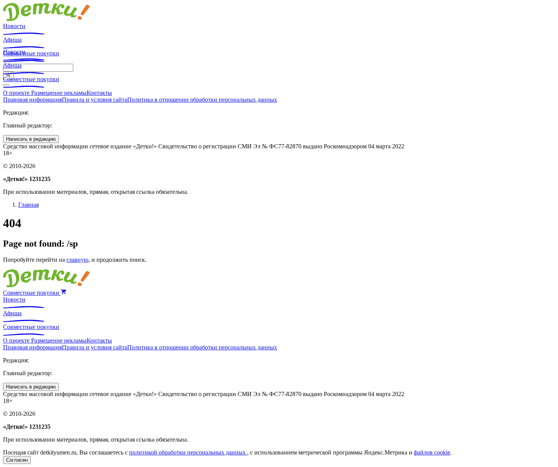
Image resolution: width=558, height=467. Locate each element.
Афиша (12, 39)
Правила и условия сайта (94, 99)
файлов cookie (432, 452)
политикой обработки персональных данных (188, 452)
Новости (14, 26)
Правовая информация (32, 99)
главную (77, 259)
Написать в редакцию (31, 139)
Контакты (99, 93)
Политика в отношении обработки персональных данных (202, 99)
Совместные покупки (31, 79)
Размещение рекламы (59, 93)
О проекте (17, 93)
